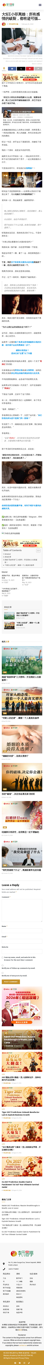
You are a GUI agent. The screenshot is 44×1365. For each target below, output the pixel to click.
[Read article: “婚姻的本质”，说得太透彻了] (22, 739)
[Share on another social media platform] (38, 69)
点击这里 (20, 520)
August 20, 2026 (17, 1190)
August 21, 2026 (17, 1153)
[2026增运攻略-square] (22, 1006)
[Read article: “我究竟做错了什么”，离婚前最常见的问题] (22, 853)
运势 (6, 1033)
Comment (6, 897)
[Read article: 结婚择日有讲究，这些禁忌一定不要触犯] (22, 815)
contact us (23, 1345)
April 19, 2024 (6, 759)
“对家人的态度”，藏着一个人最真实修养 (19, 565)
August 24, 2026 (17, 1118)
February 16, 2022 (27, 24)
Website (5, 947)
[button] (40, 5)
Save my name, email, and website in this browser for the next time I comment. (20, 958)
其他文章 (8, 557)
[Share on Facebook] (12, 69)
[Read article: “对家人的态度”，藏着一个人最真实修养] (9, 625)
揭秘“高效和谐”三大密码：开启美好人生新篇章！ (21, 561)
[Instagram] (24, 1363)
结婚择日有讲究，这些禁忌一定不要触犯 (20, 832)
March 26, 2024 (7, 797)
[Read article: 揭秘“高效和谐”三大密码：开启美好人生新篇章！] (9, 615)
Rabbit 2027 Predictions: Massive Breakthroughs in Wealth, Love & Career (19, 1039)
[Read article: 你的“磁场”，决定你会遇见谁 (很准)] (22, 777)
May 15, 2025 (21, 618)
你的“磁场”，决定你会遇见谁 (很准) (18, 794)
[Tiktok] (29, 1363)
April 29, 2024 (21, 628)
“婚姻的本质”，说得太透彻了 (15, 756)
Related (8, 554)
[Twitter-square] (15, 1363)
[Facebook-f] (20, 1363)
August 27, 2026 (17, 1083)
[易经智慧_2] (22, 77)
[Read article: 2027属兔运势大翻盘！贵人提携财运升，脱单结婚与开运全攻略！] (22, 1062)
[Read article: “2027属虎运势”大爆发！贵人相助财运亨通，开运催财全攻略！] (22, 1132)
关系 (5, 672)
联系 (20, 1330)
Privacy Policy (24, 1358)
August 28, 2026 (19, 1046)
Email (5, 937)
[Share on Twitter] (21, 69)
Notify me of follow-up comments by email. (18, 968)
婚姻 (5, 827)
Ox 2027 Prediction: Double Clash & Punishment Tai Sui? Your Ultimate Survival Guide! (20, 1184)
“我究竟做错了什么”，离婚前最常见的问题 (21, 870)
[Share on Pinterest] (30, 69)
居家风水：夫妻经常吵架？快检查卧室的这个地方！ (31, 578)
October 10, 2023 (8, 835)
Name (5, 926)
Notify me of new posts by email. (14, 976)
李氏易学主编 (13, 24)
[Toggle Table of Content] (37, 551)
